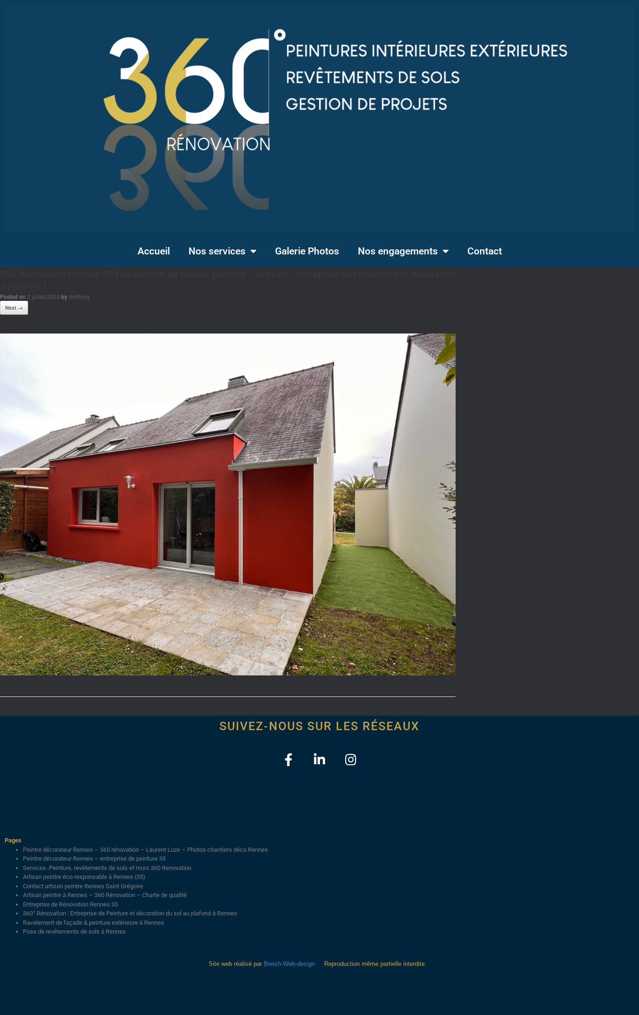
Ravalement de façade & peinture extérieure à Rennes (93, 922)
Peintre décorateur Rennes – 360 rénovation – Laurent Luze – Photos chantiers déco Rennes (145, 849)
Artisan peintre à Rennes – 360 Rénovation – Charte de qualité (105, 895)
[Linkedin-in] (319, 759)
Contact (484, 251)
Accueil (154, 251)
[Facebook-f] (288, 759)
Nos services (217, 251)
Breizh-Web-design (289, 963)
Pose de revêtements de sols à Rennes (74, 931)
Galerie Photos (307, 251)
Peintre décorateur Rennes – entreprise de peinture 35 (94, 858)
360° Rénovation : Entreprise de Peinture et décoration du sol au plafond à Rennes (130, 913)
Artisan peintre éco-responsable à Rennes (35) (84, 876)
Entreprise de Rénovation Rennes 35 (70, 904)
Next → (14, 307)
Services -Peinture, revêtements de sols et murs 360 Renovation (107, 867)
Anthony (79, 296)
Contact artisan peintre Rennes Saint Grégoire (83, 886)
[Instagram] (351, 759)
